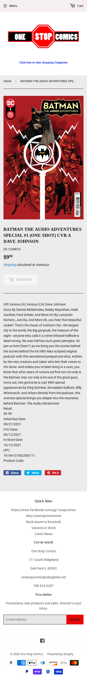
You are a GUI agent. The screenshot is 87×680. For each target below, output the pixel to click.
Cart (80, 6)
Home (7, 81)
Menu (13, 6)
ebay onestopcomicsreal (43, 516)
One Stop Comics (31, 654)
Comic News (43, 534)
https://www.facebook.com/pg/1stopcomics (43, 510)
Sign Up (75, 619)
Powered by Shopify (60, 654)
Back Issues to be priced (43, 522)
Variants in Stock (43, 528)
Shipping (9, 265)
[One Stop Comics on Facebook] (42, 641)
